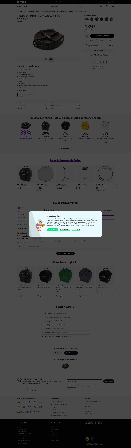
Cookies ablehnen (65, 229)
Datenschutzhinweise (92, 234)
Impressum (83, 234)
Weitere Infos (76, 229)
